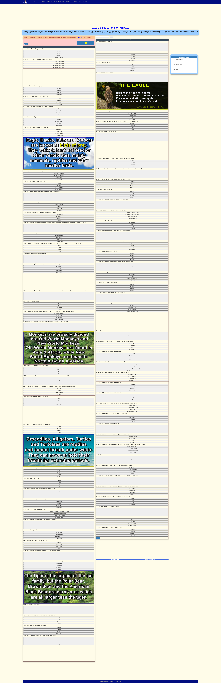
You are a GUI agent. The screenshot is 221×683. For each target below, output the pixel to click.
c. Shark (59, 631)
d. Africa (132, 301)
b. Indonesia (132, 183)
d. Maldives (58, 569)
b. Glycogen (132, 531)
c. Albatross (59, 55)
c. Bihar (132, 247)
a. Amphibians (132, 222)
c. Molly (59, 371)
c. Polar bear (59, 317)
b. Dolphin (59, 629)
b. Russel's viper (59, 326)
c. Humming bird (59, 187)
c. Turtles (59, 123)
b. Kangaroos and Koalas (132, 204)
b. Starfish (132, 428)
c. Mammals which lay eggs (59, 515)
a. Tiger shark (59, 532)
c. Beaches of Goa (132, 409)
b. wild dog (59, 305)
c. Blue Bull (132, 419)
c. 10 (132, 79)
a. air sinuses (132, 333)
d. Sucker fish (132, 390)
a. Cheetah (59, 245)
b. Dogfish (59, 390)
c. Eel (132, 430)
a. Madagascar (59, 563)
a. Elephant (59, 98)
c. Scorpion (59, 642)
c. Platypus (132, 68)
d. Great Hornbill (132, 473)
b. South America (132, 296)
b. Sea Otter (132, 56)
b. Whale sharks (58, 121)
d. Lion (58, 299)
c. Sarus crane (59, 208)
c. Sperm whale (59, 239)
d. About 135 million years (59, 67)
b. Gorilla (59, 400)
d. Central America (132, 177)
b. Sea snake (132, 355)
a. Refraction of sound (59, 173)
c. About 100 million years (59, 65)
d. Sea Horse (132, 60)
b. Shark (132, 255)
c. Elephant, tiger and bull (132, 450)
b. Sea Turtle (132, 438)
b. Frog (58, 295)
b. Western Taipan (59, 554)
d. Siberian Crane (59, 57)
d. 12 (132, 81)
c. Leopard (59, 249)
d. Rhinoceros (59, 104)
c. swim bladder (132, 337)
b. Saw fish (132, 386)
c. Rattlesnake (59, 328)
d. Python (59, 548)
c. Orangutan (132, 268)
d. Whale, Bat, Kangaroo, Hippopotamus (132, 370)
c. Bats (132, 48)
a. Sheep (59, 255)
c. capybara (58, 505)
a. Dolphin (59, 480)
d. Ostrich (59, 220)
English (43, 1)
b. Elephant (59, 196)
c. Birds (59, 92)
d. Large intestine (132, 525)
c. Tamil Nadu (132, 237)
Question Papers (61, 1)
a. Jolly (58, 367)
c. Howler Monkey (59, 525)
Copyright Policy (117, 681)
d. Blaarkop (132, 484)
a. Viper (59, 542)
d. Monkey (132, 139)
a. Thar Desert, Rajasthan (132, 405)
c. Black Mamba (58, 557)
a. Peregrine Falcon (132, 113)
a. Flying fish (59, 490)
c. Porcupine (59, 382)
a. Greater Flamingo (59, 214)
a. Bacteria (132, 498)
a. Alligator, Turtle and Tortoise (132, 212)
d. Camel (59, 231)
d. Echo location (58, 179)
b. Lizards (59, 90)
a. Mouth (132, 519)
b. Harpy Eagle (59, 131)
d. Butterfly (132, 515)
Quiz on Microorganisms (177, 72)
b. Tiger (59, 472)
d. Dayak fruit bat (59, 319)
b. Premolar (58, 110)
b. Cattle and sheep (132, 307)
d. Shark (132, 290)
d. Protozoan (132, 504)
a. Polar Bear (59, 293)
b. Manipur (132, 245)
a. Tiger (132, 415)
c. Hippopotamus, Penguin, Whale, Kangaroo (132, 368)
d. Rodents (132, 494)
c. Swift (59, 218)
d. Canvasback (132, 119)
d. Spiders (132, 50)
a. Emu (58, 51)
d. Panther (59, 251)
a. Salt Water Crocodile (132, 436)
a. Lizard (132, 133)
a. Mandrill (59, 521)
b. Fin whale (59, 237)
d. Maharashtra (132, 239)
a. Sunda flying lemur (58, 313)
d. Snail (59, 394)
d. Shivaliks (132, 463)
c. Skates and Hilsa (132, 378)
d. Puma (59, 476)
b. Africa (132, 173)
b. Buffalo (59, 226)
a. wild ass (59, 303)
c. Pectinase (59, 270)
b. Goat (59, 257)
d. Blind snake (132, 359)
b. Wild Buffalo (132, 417)
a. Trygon (132, 253)
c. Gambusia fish (59, 392)
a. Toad (58, 607)
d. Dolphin (132, 442)
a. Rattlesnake (59, 552)
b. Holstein (132, 480)
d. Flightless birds (59, 517)
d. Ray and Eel (132, 380)
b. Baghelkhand (132, 459)
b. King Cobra (59, 544)
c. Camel (59, 198)
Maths (80, 1)
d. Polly (59, 373)
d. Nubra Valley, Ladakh (132, 411)
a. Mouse (59, 426)
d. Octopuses (59, 125)
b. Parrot (59, 185)
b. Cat (59, 619)
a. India (132, 171)
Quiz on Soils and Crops (177, 64)
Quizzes (55, 1)
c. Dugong (132, 440)
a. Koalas (132, 123)
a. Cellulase (58, 266)
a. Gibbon (59, 398)
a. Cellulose (132, 529)
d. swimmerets (132, 339)
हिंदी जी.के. (39, 1)
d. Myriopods (132, 349)
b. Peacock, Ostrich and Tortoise (132, 214)
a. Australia (132, 294)
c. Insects (132, 347)
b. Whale (59, 100)
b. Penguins (132, 125)
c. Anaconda (59, 546)
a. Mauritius (132, 181)
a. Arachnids (132, 343)
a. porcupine (59, 501)
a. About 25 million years (59, 61)
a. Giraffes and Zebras (132, 202)
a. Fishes (59, 88)
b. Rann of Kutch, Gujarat (132, 407)
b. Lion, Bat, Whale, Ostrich (132, 366)
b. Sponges (132, 397)
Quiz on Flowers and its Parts (178, 67)
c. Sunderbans (132, 461)
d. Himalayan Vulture (59, 135)
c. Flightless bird (132, 137)
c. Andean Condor (59, 133)
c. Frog (58, 494)
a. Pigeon (59, 183)
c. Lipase (132, 533)
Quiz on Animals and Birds (177, 59)
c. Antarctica (132, 175)
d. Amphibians (59, 94)
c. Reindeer (58, 297)
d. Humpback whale (59, 241)
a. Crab (59, 388)
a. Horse (59, 194)
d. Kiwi (132, 166)
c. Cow (58, 229)
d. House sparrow (59, 189)
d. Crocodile (59, 613)
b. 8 (132, 77)
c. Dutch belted (132, 482)
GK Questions (74, 1)
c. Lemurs (132, 127)
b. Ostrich (59, 53)
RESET (25, 44)
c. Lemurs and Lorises (132, 206)
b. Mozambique (59, 565)
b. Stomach (132, 521)
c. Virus (132, 502)
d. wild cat (59, 309)
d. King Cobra (59, 330)
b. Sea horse (59, 492)
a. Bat (132, 64)
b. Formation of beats (59, 175)
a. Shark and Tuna (132, 374)
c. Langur (59, 402)
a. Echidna (59, 378)
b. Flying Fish (132, 135)
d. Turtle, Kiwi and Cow (132, 218)
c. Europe (132, 298)
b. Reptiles (132, 224)
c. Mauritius (58, 567)
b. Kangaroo (59, 380)
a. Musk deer (132, 274)
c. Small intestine (132, 523)
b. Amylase (59, 268)
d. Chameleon (59, 497)
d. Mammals (132, 228)
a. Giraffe (59, 224)
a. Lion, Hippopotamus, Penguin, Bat (132, 364)
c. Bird (132, 513)
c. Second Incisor (59, 112)
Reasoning (68, 1)
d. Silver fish (132, 401)
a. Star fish (132, 395)
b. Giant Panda (132, 162)
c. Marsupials (132, 492)
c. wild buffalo (59, 307)
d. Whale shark (59, 538)
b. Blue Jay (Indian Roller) (132, 469)
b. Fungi (132, 500)
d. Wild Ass (132, 421)
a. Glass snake (132, 353)
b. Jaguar (59, 247)
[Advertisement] (57, 15)
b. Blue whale (59, 315)
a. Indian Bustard (59, 204)
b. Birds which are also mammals (59, 513)
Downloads (85, 1)
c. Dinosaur (58, 102)
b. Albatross (59, 216)
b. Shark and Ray (132, 376)
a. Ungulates (132, 488)
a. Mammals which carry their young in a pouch (59, 511)
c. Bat (59, 484)
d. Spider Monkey (59, 527)
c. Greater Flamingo (132, 471)
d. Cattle (132, 197)
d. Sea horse (132, 432)
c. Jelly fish (132, 399)
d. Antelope (59, 432)
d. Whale (59, 384)
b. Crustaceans (132, 345)
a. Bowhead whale (59, 235)
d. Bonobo (132, 270)
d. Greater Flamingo (59, 210)
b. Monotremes (132, 490)
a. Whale (59, 627)
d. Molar (59, 114)
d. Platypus (59, 644)
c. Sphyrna (132, 257)
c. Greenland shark (59, 536)
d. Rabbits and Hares (132, 208)
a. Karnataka (132, 233)
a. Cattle (132, 305)
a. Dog (59, 617)
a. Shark (132, 426)
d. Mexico (132, 187)
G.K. (35, 1)
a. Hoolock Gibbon (132, 264)
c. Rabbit (59, 259)
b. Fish (132, 511)
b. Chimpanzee (132, 266)
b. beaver (59, 503)
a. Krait (58, 324)
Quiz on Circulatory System (114, 559)
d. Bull (59, 486)
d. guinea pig (59, 507)
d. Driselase (59, 272)
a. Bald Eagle (59, 129)
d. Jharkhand (132, 249)
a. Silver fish (132, 384)
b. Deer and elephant (132, 448)
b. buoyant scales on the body (132, 335)
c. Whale (132, 288)
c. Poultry (132, 195)
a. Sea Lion (132, 54)
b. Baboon (59, 523)
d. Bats (132, 129)
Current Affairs (49, 1)
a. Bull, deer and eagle (132, 446)
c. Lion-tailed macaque (132, 278)
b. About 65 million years (59, 63)
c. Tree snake (132, 357)
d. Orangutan (59, 404)
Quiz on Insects (175, 69)
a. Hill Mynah (132, 467)
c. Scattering (59, 177)
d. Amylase (132, 535)
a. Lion (58, 470)
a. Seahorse (59, 638)
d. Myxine (132, 259)
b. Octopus (59, 640)
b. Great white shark (59, 534)
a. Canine (59, 108)
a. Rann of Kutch (132, 457)
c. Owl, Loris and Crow (132, 216)
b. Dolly (59, 369)
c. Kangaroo (132, 164)
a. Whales (59, 119)
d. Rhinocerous (59, 200)
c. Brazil (132, 185)
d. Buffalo (59, 623)
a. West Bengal (132, 243)
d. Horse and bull (132, 452)
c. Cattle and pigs (132, 309)
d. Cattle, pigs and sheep (132, 311)
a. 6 (132, 75)
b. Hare (59, 428)
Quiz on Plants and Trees (150, 559)
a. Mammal (132, 509)
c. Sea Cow (132, 58)
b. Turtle (132, 286)
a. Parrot (132, 284)
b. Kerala (132, 235)
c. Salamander (59, 611)
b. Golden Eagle (132, 115)
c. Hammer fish (132, 388)
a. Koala (132, 160)
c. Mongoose (59, 430)
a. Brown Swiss (132, 478)
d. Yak (59, 261)
